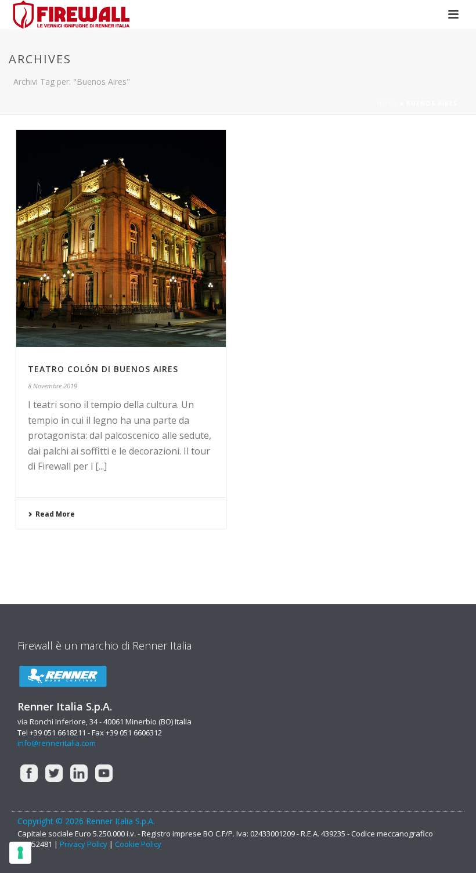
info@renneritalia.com (56, 743)
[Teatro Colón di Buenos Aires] (121, 238)
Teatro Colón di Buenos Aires (103, 368)
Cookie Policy (138, 844)
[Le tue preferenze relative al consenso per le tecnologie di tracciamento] (20, 853)
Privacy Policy (83, 844)
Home (387, 103)
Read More (55, 514)
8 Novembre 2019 (52, 385)
